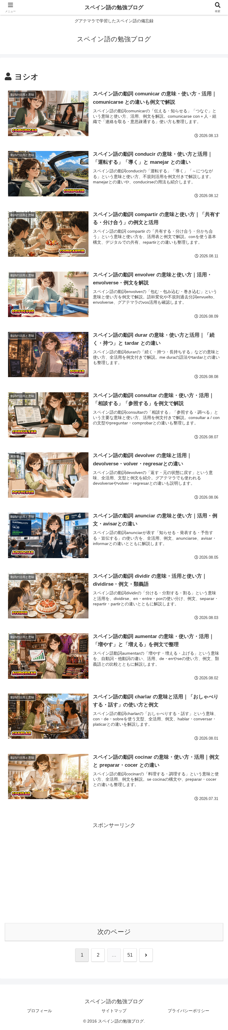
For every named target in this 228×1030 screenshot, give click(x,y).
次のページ (114, 931)
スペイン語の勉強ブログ (114, 7)
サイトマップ (114, 1010)
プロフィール (39, 1010)
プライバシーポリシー (188, 1010)
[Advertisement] (114, 872)
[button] (210, 851)
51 (130, 954)
